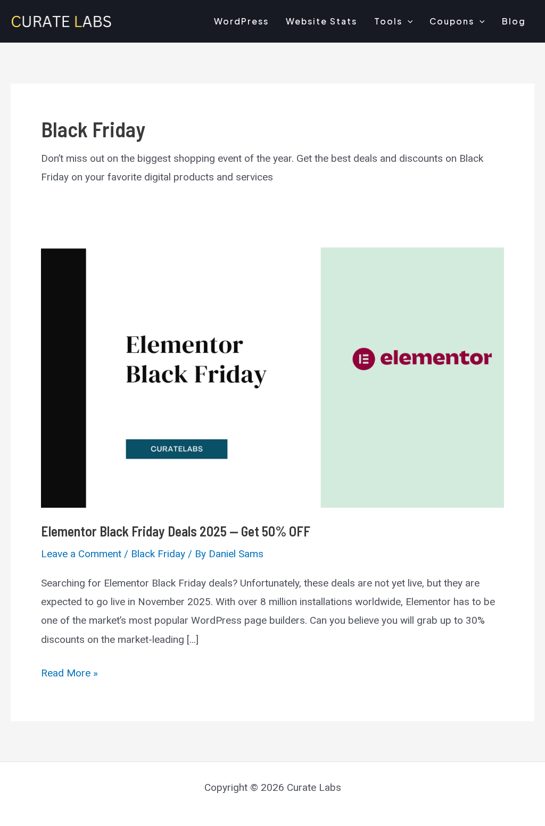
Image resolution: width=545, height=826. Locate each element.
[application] (407, 21)
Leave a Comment (81, 554)
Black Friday (158, 554)
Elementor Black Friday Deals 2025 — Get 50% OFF (175, 531)
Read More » (69, 674)
